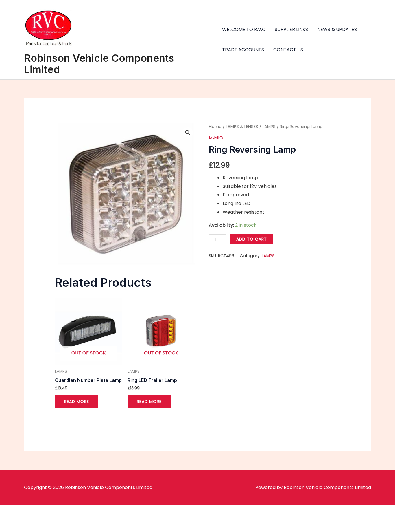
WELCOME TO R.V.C (243, 29)
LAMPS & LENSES (242, 126)
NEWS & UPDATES (337, 29)
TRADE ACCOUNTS (243, 49)
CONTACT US (288, 49)
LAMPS (269, 126)
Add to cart (251, 239)
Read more (76, 402)
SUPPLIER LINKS (291, 29)
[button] (187, 132)
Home (215, 126)
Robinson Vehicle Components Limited (99, 63)
